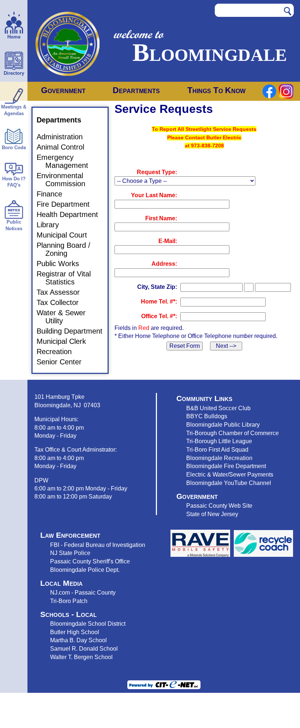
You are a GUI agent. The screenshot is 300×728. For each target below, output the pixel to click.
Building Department (73, 331)
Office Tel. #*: (159, 316)
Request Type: (157, 172)
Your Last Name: (154, 195)
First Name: (161, 218)
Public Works (62, 264)
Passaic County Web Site (219, 505)
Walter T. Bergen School (81, 657)
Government (63, 90)
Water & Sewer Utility (65, 317)
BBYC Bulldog (205, 416)
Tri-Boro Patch (68, 601)
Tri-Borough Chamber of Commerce (232, 433)
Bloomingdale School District (87, 623)
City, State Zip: (157, 287)
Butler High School (74, 632)
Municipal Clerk (65, 341)
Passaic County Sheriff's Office (90, 561)
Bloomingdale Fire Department (226, 466)
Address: (164, 264)
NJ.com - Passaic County (83, 592)
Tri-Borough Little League (219, 441)
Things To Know (216, 90)
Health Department (71, 214)
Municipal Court (66, 235)
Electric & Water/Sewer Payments (229, 474)
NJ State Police (70, 552)
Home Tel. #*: (159, 301)
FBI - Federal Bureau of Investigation (97, 544)
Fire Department (67, 204)
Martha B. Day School (78, 640)
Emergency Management (66, 161)
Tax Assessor (62, 292)
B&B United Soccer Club (218, 408)
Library (52, 225)
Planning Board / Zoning (67, 249)
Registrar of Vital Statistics (68, 278)
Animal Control (64, 147)
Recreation (58, 352)
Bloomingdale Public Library (223, 424)
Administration (64, 137)
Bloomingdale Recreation (219, 458)
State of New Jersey (212, 514)
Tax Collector (62, 302)
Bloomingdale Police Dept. (85, 569)
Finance (53, 194)
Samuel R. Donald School (84, 648)
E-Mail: (167, 241)
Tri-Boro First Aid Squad (217, 449)
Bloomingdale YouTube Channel (228, 482)
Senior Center (63, 362)
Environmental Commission (65, 180)
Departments (136, 90)
